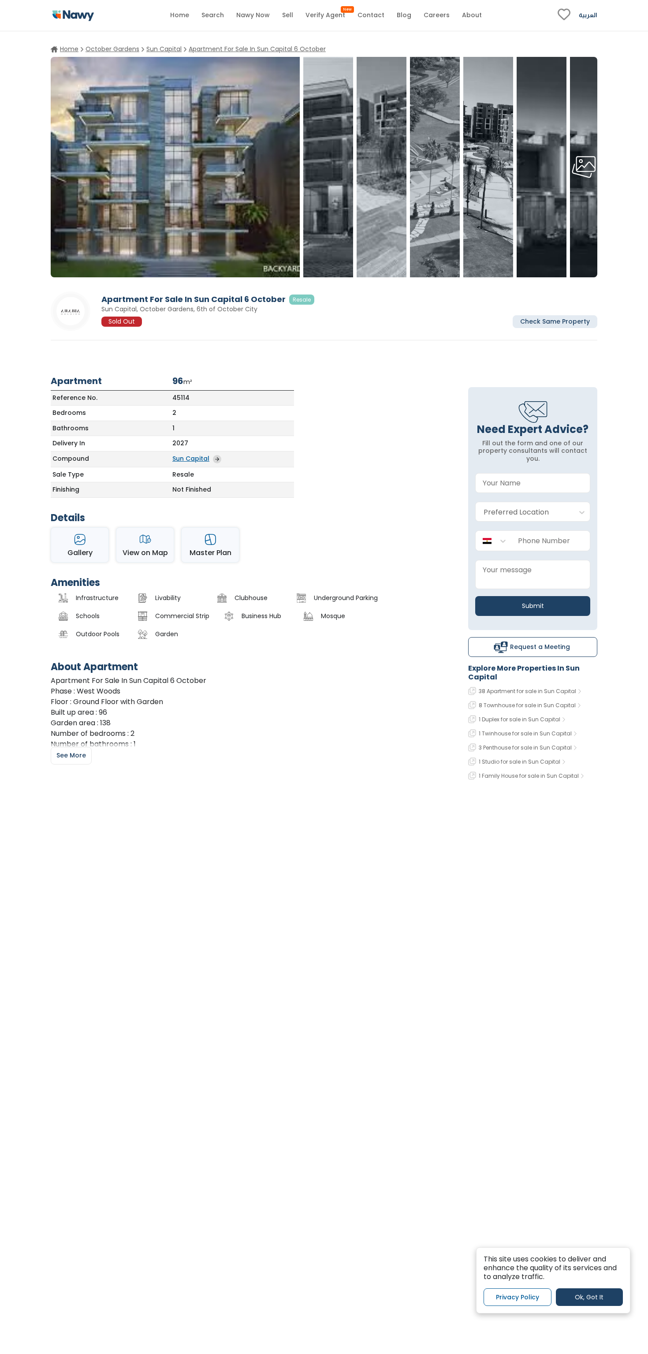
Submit (533, 605)
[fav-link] (564, 15)
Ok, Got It (589, 1296)
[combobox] (524, 512)
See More (71, 755)
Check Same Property (555, 321)
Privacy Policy (517, 1296)
